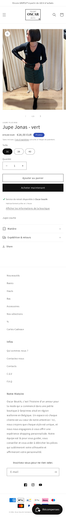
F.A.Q (9, 381)
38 (18, 151)
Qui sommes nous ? (17, 350)
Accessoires (13, 306)
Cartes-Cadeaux (15, 329)
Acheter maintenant (33, 187)
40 (30, 151)
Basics (10, 283)
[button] (4, 15)
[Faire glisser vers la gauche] (25, 116)
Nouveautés (13, 275)
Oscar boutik (19, 512)
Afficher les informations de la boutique (28, 208)
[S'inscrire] (55, 472)
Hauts (10, 291)
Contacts (12, 366)
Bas (9, 298)
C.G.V (9, 373)
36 (7, 151)
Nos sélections (15, 313)
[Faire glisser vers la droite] (40, 116)
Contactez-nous (15, 358)
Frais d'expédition (22, 139)
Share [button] (9, 246)
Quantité (7, 159)
